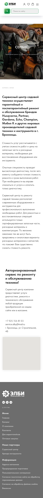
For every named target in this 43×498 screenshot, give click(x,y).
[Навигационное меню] (37, 4)
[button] (24, 4)
